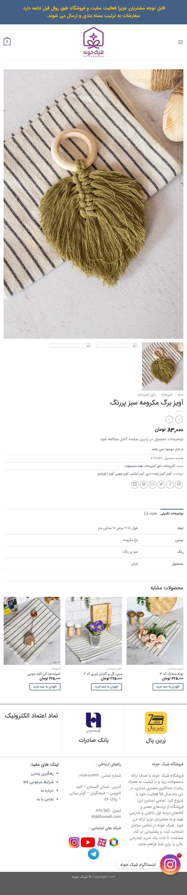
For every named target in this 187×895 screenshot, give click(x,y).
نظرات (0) (150, 513)
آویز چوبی (121, 473)
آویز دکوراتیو (106, 473)
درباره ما (47, 790)
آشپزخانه (167, 394)
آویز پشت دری (155, 473)
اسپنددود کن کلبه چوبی (44, 674)
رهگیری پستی (42, 773)
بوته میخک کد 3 (171, 674)
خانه (180, 394)
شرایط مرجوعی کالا (38, 782)
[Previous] (173, 204)
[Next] (10, 204)
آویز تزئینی (137, 473)
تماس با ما (45, 799)
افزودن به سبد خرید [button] (167, 687)
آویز (169, 473)
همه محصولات (133, 466)
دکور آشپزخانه (147, 394)
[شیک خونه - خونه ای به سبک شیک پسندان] (93, 42)
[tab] (171, 514)
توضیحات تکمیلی (171, 513)
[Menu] (180, 42)
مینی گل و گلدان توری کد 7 (103, 674)
